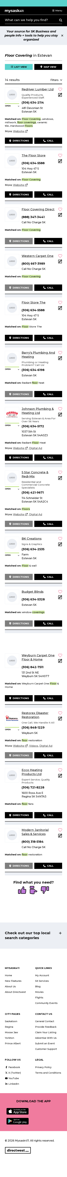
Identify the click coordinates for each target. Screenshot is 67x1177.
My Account (42, 975)
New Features (13, 980)
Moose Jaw (11, 1032)
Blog (37, 986)
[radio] (22, 890)
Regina (9, 1026)
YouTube (13, 1078)
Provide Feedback (45, 1026)
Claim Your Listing (45, 1032)
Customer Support (46, 1049)
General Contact (44, 1021)
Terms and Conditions (48, 1072)
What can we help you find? (26, 20)
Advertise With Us (46, 1037)
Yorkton (9, 1037)
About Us (10, 986)
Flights (39, 997)
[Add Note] (60, 95)
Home (8, 975)
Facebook (14, 1067)
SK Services (42, 980)
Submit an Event (45, 1043)
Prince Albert (13, 1043)
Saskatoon (11, 1021)
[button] (57, 11)
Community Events (46, 1003)
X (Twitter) (14, 1072)
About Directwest (15, 992)
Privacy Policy (43, 1067)
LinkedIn (13, 1083)
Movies (39, 992)
